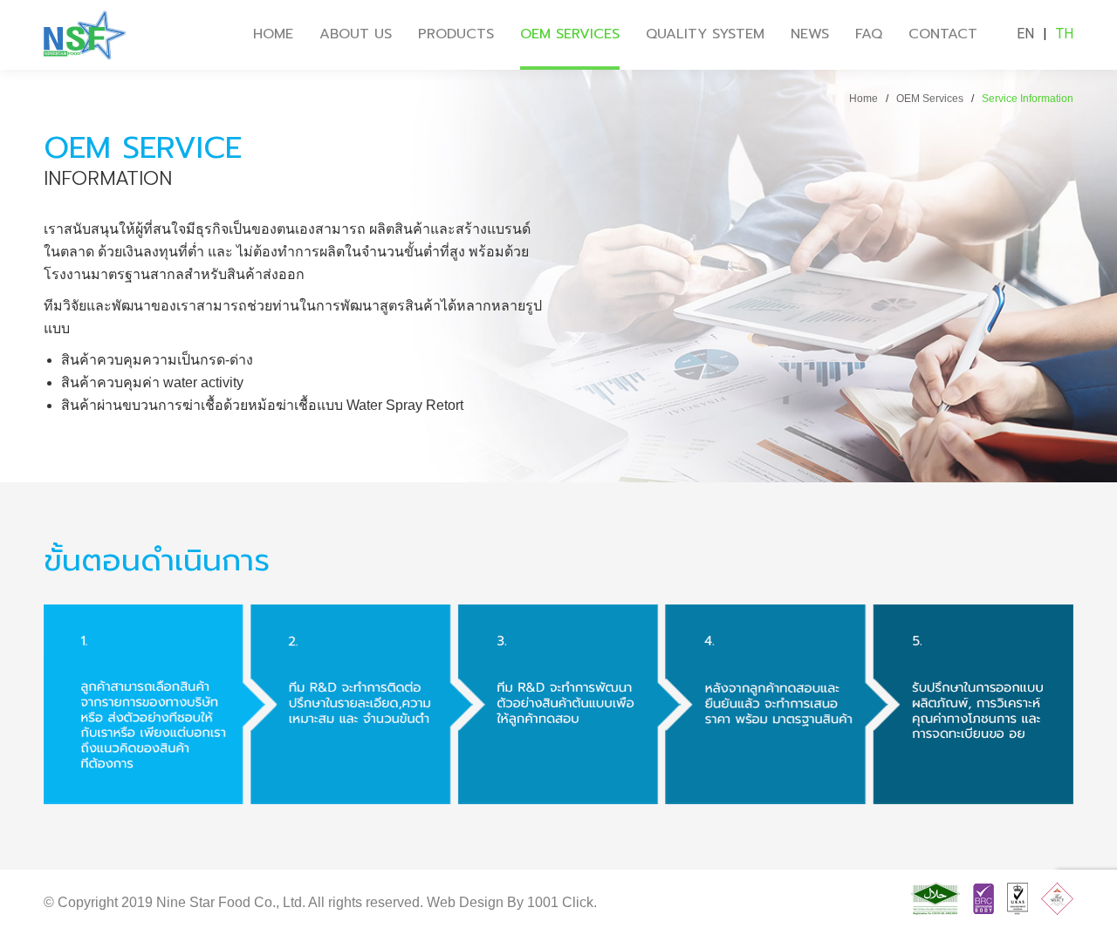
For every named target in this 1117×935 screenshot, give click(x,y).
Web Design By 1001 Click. (512, 902)
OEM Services (929, 98)
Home (863, 98)
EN (1025, 33)
